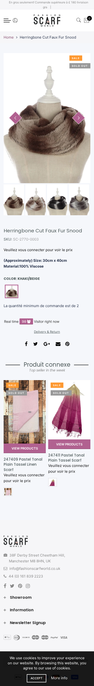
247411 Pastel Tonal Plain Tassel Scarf (66, 458)
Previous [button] (15, 117)
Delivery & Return (47, 332)
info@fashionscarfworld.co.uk (34, 568)
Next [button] (78, 117)
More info (59, 678)
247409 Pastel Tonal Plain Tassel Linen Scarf (23, 464)
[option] (47, 118)
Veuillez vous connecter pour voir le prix (38, 250)
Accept (36, 678)
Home (9, 37)
